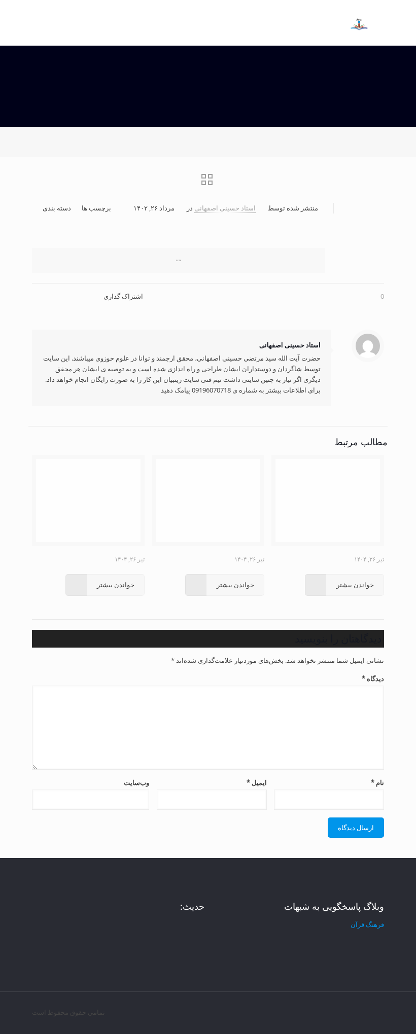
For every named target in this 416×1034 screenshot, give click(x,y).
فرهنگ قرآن (367, 924)
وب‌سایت (136, 782)
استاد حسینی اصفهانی (225, 207)
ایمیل (257, 782)
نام (377, 782)
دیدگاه (373, 678)
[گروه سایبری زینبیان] (359, 15)
